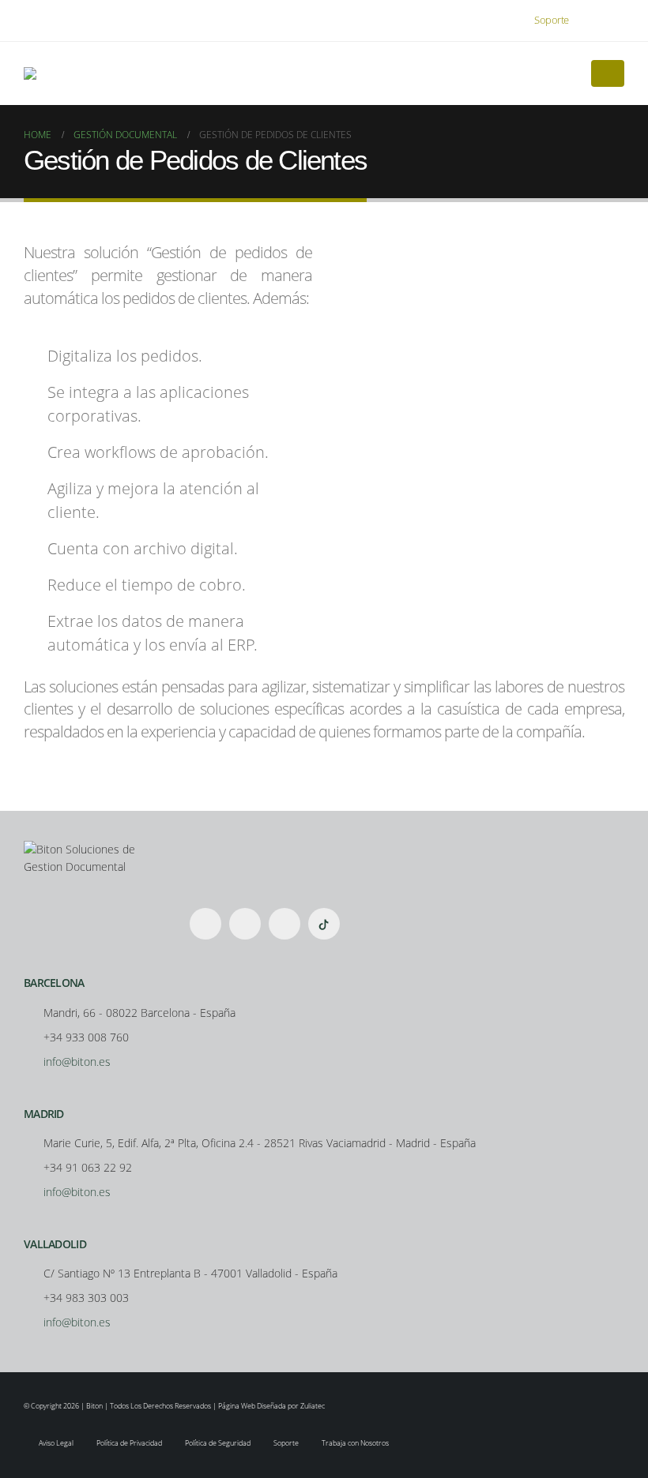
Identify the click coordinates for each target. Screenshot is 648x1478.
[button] (612, 20)
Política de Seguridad (218, 1443)
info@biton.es (77, 1061)
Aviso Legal (56, 1443)
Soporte (551, 20)
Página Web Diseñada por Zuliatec (271, 1406)
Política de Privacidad (129, 1443)
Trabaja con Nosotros (355, 1443)
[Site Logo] (45, 73)
